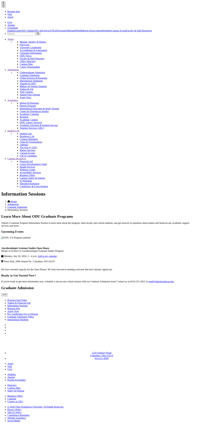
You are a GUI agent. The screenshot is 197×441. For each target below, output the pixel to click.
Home (13, 201)
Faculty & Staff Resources (139, 30)
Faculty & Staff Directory (32, 58)
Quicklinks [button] (12, 28)
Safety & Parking (15, 390)
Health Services (27, 167)
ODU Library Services (31, 122)
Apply (10, 17)
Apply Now (25, 97)
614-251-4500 (102, 358)
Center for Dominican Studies (34, 111)
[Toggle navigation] (4, 294)
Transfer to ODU (28, 83)
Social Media (13, 420)
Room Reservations (92, 30)
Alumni (11, 25)
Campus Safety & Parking (32, 178)
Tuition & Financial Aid (18, 303)
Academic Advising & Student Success (39, 125)
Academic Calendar (29, 114)
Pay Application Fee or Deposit (22, 314)
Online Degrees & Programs (33, 78)
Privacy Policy (14, 409)
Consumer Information (31, 53)
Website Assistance (16, 418)
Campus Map (26, 64)
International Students (17, 319)
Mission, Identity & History (33, 42)
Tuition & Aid (26, 89)
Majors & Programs (29, 103)
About (10, 39)
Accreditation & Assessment (33, 50)
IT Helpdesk (26, 181)
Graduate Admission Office (20, 317)
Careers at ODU (15, 401)
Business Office (27, 175)
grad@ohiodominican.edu (161, 281)
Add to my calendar (47, 256)
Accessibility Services (30, 172)
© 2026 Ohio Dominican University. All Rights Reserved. (35, 406)
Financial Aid (26, 161)
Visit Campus (26, 92)
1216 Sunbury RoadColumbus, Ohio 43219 (101, 354)
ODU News (26, 55)
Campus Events (118, 30)
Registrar (24, 117)
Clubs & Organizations (31, 142)
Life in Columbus (28, 156)
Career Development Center (33, 164)
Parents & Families (16, 380)
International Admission (31, 80)
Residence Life (27, 136)
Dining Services (27, 150)
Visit (9, 14)
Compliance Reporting (18, 415)
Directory (12, 385)
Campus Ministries (29, 139)
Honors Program (28, 106)
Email (72, 30)
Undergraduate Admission (32, 72)
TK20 (54, 30)
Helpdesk (106, 30)
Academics (12, 100)
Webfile (79, 30)
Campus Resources (16, 158)
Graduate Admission (30, 75)
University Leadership (30, 47)
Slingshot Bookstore (29, 183)
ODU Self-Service (42, 30)
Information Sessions (17, 305)
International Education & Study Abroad (39, 108)
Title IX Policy (14, 412)
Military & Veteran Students (33, 86)
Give (9, 22)
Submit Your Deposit (30, 94)
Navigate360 (63, 30)
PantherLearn (13, 30)
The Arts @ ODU (28, 147)
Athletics (24, 144)
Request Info (13, 11)
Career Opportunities (30, 67)
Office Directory (28, 61)
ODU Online (26, 30)
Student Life (13, 131)
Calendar (11, 398)
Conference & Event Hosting (34, 186)
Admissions (13, 69)
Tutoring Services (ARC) (32, 128)
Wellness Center (27, 169)
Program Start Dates (17, 300)
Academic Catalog (29, 119)
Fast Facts (24, 44)
